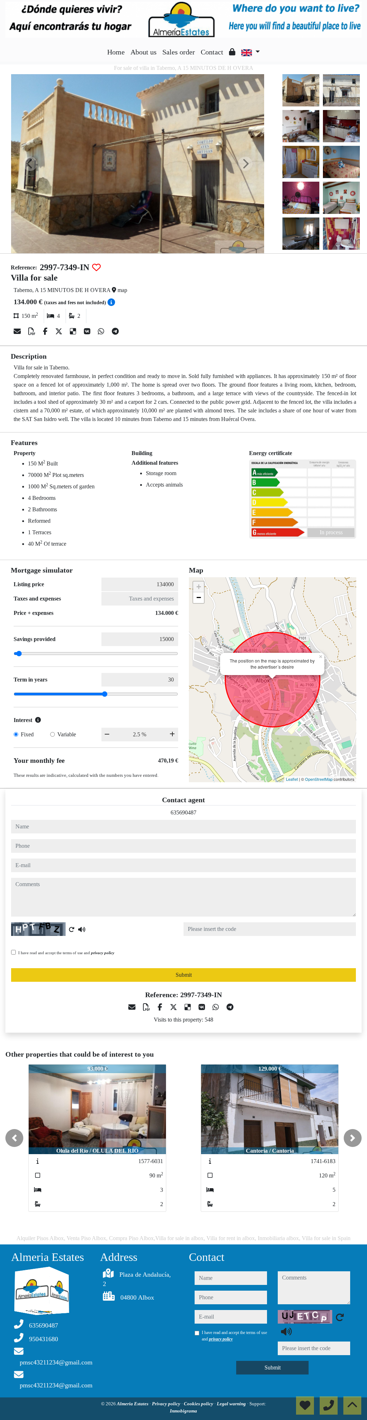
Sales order (178, 52)
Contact (212, 52)
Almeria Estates (133, 1403)
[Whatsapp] (102, 331)
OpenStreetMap (319, 779)
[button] (14, 1138)
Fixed (27, 734)
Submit (184, 975)
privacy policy (102, 953)
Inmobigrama (183, 1411)
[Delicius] (74, 331)
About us (143, 52)
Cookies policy (199, 1403)
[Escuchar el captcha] (82, 929)
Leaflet (292, 779)
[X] (59, 331)
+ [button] (198, 586)
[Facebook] (46, 331)
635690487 (183, 812)
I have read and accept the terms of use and (66, 953)
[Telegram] (115, 331)
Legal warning (232, 1403)
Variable (66, 734)
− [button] (198, 597)
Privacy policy (166, 1403)
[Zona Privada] (232, 52)
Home (116, 52)
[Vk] (88, 331)
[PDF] (32, 331)
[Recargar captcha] (71, 929)
